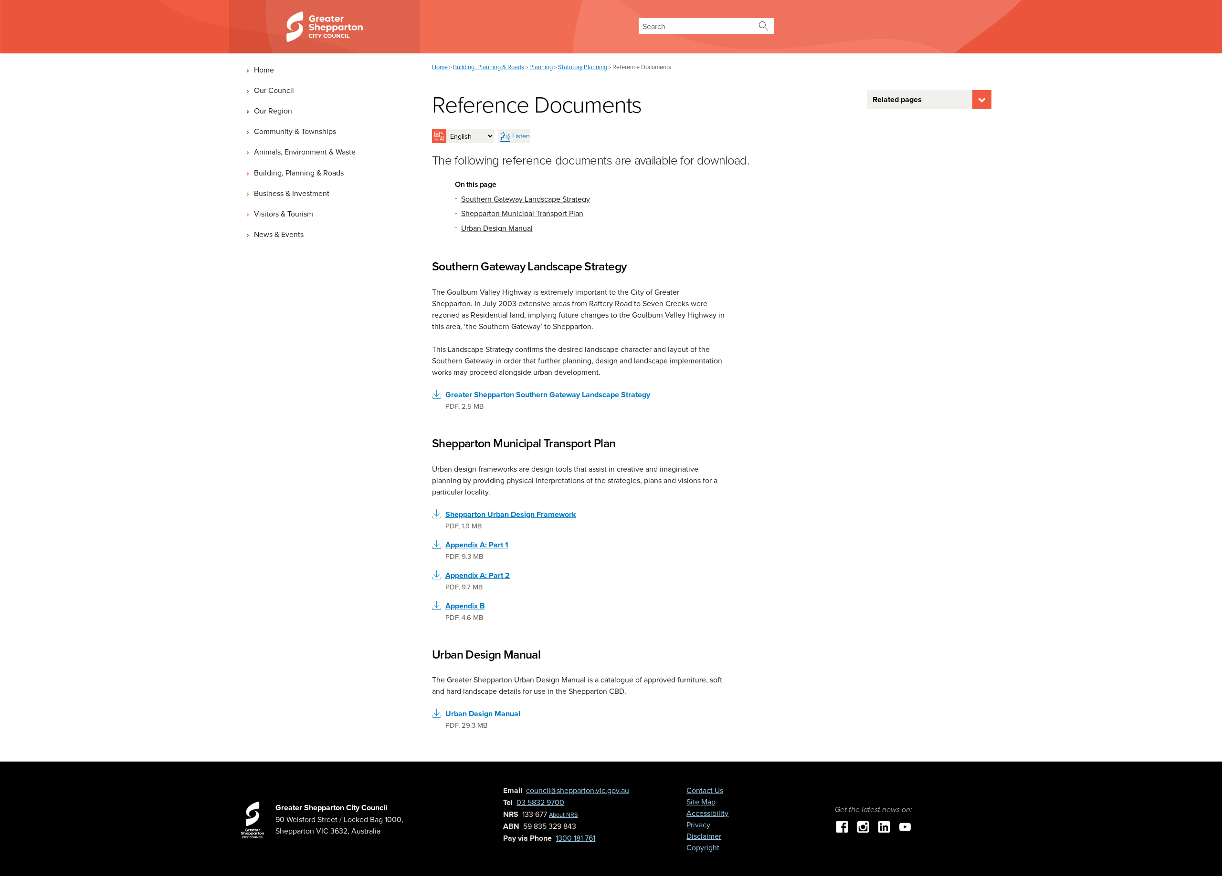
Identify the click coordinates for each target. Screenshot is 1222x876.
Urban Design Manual (482, 713)
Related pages (897, 99)
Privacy (698, 824)
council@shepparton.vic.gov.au (577, 790)
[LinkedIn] (884, 825)
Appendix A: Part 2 (477, 575)
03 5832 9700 (540, 802)
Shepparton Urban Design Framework (510, 514)
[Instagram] (863, 825)
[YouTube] (905, 825)
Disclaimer (703, 836)
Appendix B (465, 605)
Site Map (701, 801)
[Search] (763, 26)
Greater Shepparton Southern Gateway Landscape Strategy (547, 394)
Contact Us (704, 790)
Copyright (702, 847)
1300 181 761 (575, 838)
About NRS (563, 814)
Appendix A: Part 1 (476, 544)
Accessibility (707, 813)
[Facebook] (842, 825)
